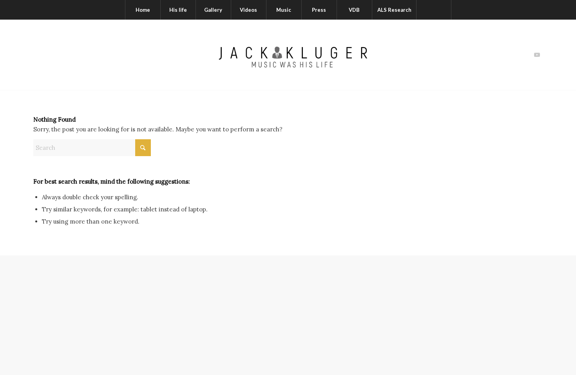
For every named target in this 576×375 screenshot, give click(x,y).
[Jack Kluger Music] (288, 55)
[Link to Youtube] (537, 55)
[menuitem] (142, 10)
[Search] (433, 10)
